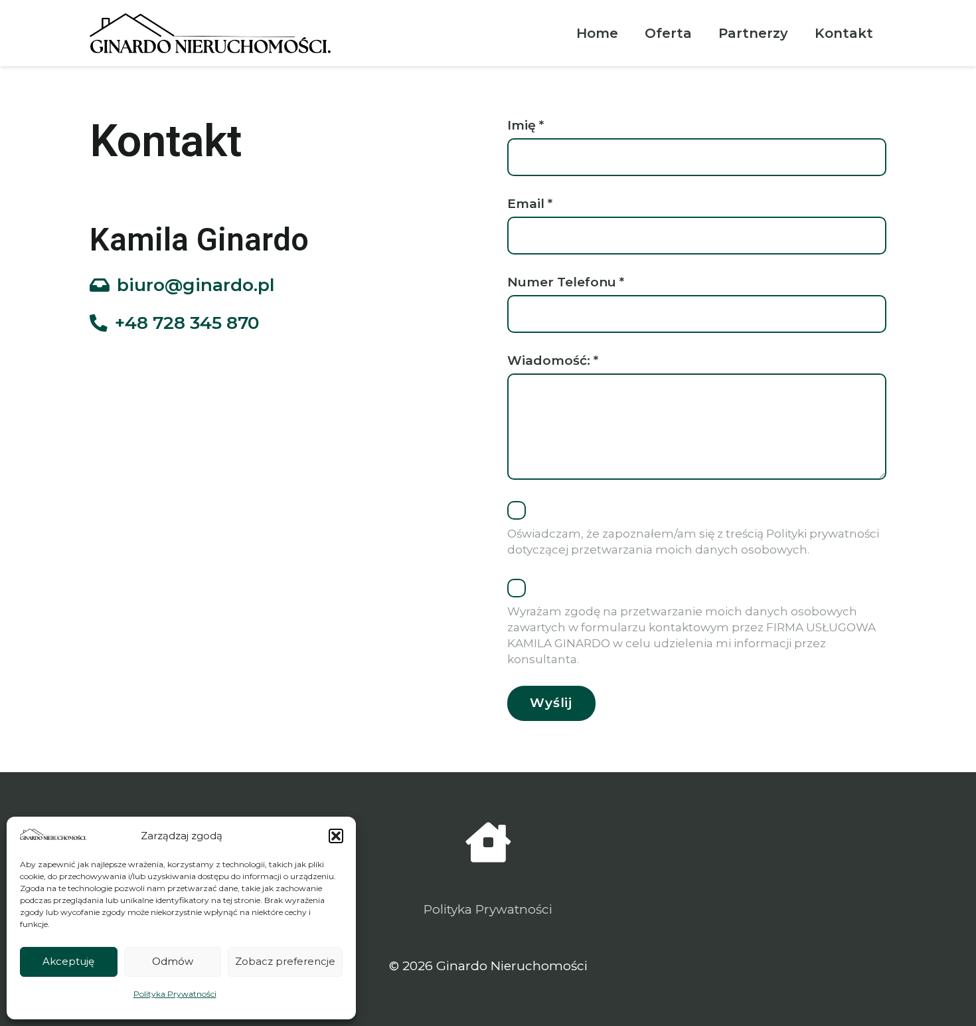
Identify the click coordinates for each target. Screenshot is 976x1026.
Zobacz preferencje (285, 961)
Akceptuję (68, 961)
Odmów (172, 961)
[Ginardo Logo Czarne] (210, 33)
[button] (336, 836)
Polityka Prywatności (174, 994)
